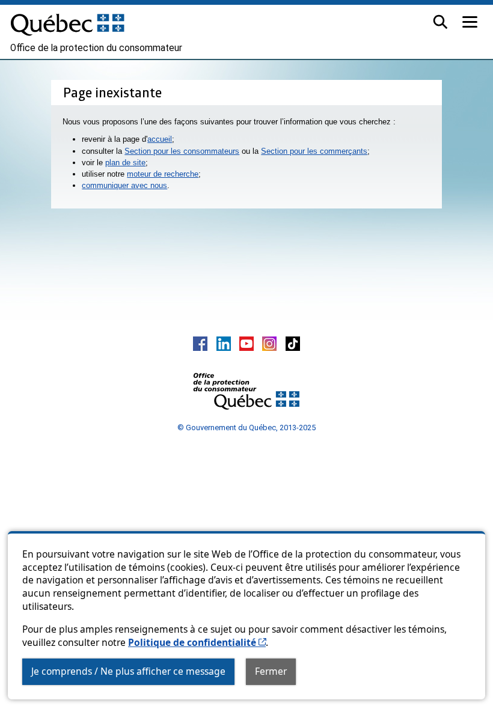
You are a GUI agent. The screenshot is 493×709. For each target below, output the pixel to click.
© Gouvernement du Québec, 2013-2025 (246, 427)
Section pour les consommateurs (181, 151)
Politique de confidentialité (197, 642)
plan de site (125, 162)
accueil (159, 139)
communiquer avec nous (124, 185)
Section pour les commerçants (314, 151)
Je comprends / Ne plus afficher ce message (128, 671)
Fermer (271, 671)
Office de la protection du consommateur (96, 48)
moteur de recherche (162, 173)
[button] (440, 22)
